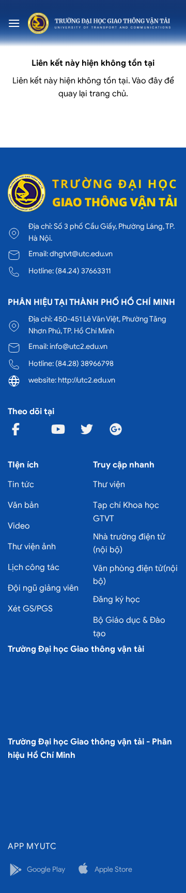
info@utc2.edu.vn (78, 346)
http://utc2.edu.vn (86, 380)
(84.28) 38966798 (84, 363)
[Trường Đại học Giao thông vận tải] (99, 23)
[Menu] (14, 23)
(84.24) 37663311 (83, 270)
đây (155, 81)
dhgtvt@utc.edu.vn (81, 253)
